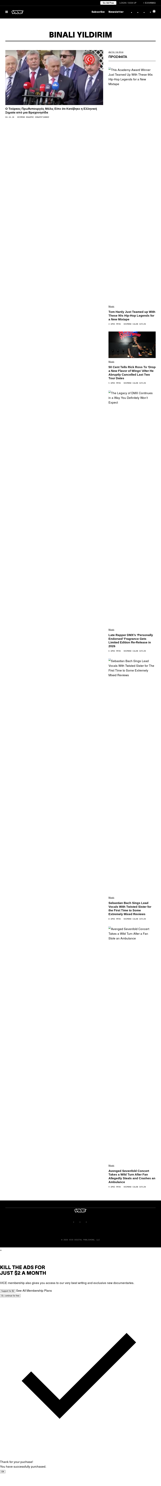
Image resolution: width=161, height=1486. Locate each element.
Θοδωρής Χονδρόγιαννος (37, 117)
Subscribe (98, 12)
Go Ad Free (108, 3)
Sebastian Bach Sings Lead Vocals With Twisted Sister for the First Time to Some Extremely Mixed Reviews (129, 908)
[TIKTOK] (84, 1222)
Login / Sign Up (128, 3)
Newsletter (116, 12)
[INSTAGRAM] (77, 1222)
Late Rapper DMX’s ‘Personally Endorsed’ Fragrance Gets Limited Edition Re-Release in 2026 (130, 640)
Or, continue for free (10, 1296)
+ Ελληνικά (149, 3)
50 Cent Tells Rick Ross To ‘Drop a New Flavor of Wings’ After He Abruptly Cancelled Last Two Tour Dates (132, 372)
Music (111, 306)
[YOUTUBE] (90, 1222)
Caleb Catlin (139, 324)
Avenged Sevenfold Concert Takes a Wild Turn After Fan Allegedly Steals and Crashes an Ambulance (131, 1176)
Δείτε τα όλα (115, 51)
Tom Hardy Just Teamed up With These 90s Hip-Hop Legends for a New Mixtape (131, 315)
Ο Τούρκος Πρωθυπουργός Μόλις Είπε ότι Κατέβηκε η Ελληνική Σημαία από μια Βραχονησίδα (51, 110)
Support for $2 (7, 1291)
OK (2, 1471)
